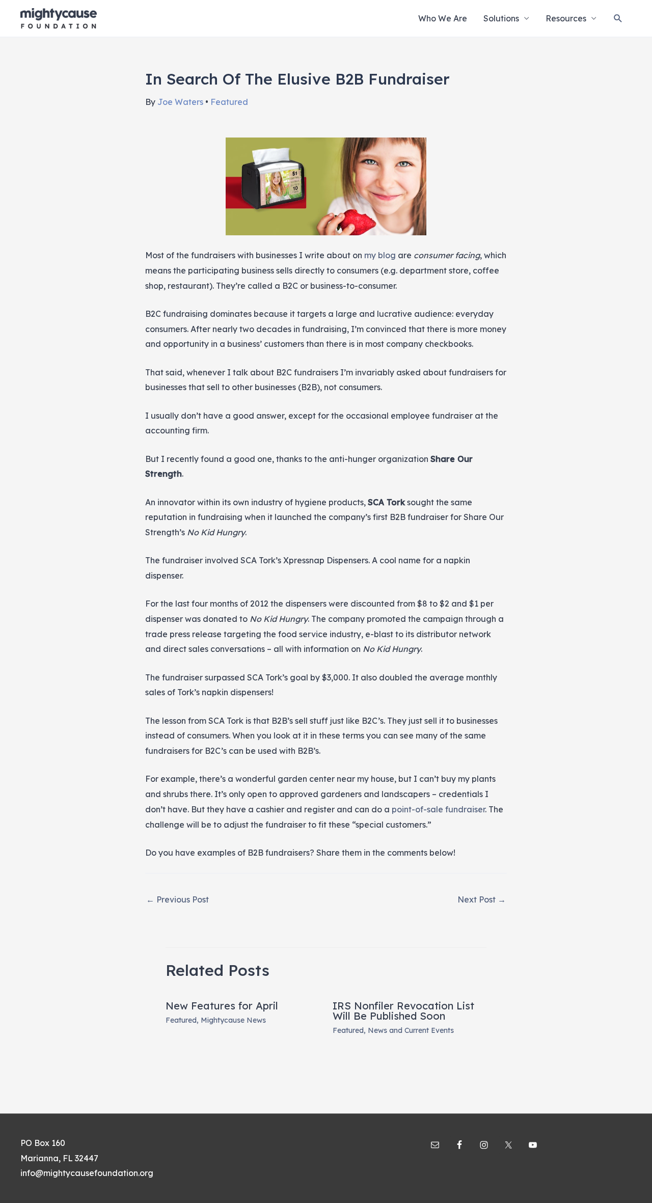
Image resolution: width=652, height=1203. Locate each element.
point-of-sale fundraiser (438, 809)
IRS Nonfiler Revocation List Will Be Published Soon (403, 1010)
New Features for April (222, 1005)
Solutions (501, 18)
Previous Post (177, 899)
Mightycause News (233, 1020)
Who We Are (442, 18)
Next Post (481, 899)
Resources (566, 18)
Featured (229, 102)
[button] (618, 18)
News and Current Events (411, 1030)
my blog (380, 255)
